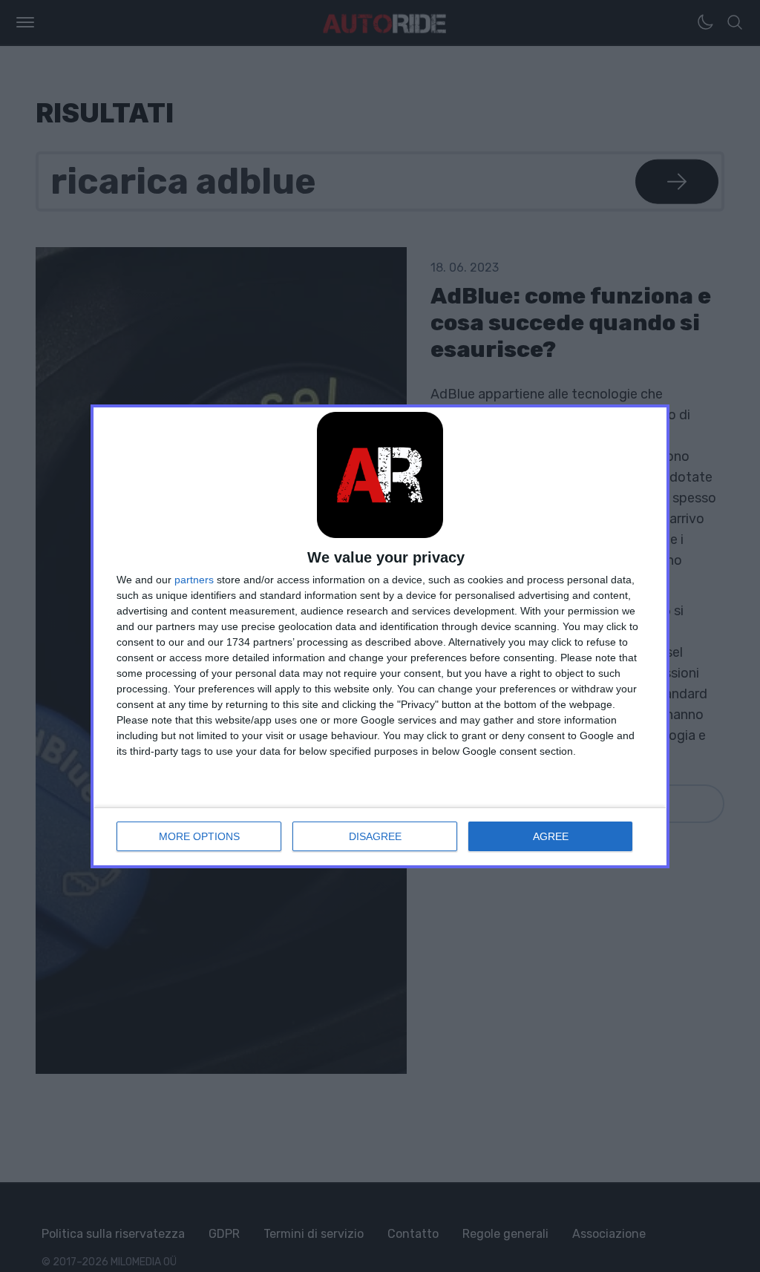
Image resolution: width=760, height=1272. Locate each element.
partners (194, 579)
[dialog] (380, 636)
